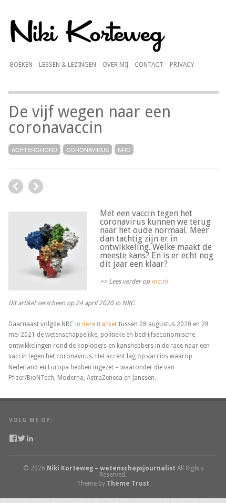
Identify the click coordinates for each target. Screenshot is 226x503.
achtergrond (34, 149)
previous (35, 186)
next (15, 186)
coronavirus (87, 149)
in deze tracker (96, 324)
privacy (182, 64)
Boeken (21, 64)
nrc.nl (159, 281)
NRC (124, 149)
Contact (149, 64)
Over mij (115, 63)
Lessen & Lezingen (67, 64)
